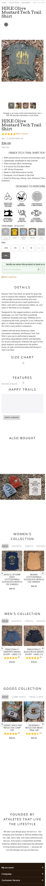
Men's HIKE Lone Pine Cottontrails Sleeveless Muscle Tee (12, 653)
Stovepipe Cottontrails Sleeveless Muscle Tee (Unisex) (34, 578)
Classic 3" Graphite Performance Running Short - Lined (34, 653)
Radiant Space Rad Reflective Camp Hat (12, 727)
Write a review (22, 134)
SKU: (4, 138)
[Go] (39, 269)
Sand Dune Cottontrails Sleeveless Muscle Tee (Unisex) (12, 578)
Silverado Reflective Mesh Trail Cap (34, 727)
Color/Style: (7, 226)
